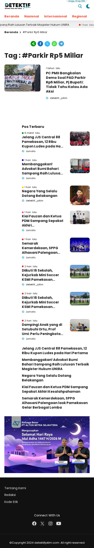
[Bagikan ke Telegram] (61, 43)
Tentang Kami (15, 488)
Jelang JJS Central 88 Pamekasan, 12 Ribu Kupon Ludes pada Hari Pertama (42, 142)
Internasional (55, 16)
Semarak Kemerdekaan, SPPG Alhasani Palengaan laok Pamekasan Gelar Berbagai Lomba (42, 248)
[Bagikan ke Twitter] (47, 43)
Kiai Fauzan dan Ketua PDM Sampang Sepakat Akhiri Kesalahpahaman (42, 221)
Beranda (11, 16)
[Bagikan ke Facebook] (40, 43)
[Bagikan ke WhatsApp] (54, 43)
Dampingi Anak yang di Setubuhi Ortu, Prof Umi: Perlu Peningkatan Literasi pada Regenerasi (42, 329)
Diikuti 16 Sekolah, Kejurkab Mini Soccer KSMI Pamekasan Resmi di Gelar (40, 275)
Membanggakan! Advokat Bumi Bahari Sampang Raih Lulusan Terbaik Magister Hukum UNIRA (42, 169)
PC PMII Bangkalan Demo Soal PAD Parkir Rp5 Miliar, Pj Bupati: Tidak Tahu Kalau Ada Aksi (67, 82)
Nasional (31, 16)
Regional (79, 16)
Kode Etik (11, 502)
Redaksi (10, 495)
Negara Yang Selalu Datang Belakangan (39, 193)
